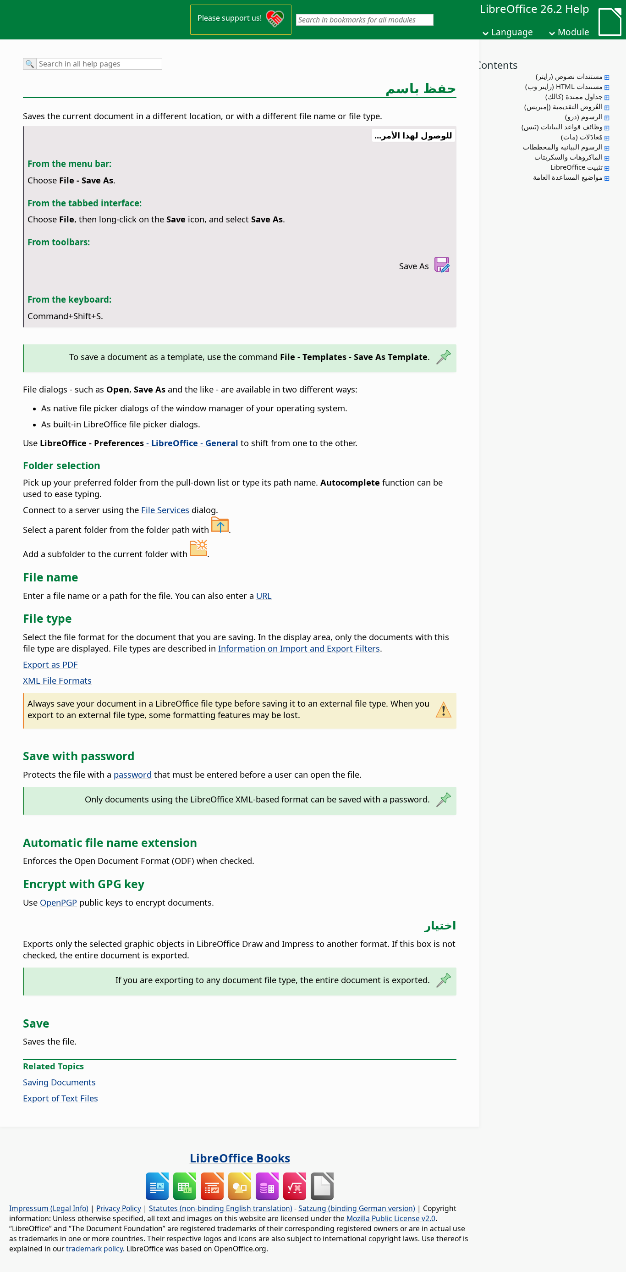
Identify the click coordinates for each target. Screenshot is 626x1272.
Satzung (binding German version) (356, 1208)
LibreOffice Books (240, 1158)
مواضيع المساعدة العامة (568, 177)
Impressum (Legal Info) (48, 1208)
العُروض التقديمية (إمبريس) (563, 106)
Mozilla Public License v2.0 (390, 1218)
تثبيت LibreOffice (576, 166)
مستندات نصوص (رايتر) (569, 76)
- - (191, 442)
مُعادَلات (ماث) (582, 136)
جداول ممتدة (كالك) (574, 96)
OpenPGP (58, 902)
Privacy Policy (118, 1208)
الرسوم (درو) (584, 116)
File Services (165, 509)
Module (573, 32)
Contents (496, 65)
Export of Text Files (60, 1098)
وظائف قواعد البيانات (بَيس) (562, 126)
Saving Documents (59, 1082)
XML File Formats (57, 680)
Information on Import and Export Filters (299, 648)
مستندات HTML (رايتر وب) (564, 86)
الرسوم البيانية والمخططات (563, 146)
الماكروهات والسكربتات (568, 156)
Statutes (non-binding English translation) (220, 1208)
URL (264, 595)
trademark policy (94, 1249)
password (133, 774)
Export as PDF (50, 664)
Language (512, 32)
